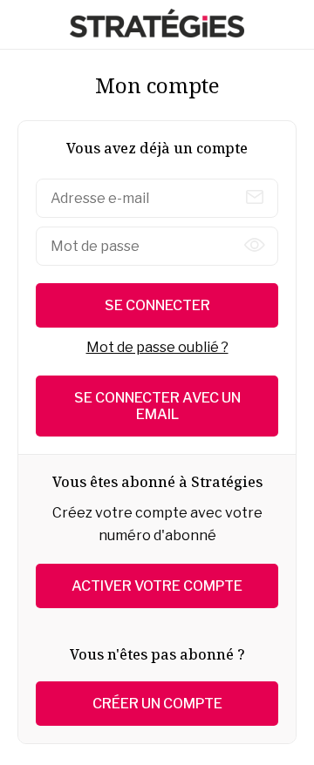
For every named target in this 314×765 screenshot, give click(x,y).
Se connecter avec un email (157, 406)
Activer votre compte (157, 586)
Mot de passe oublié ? (157, 347)
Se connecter (157, 305)
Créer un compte (157, 703)
